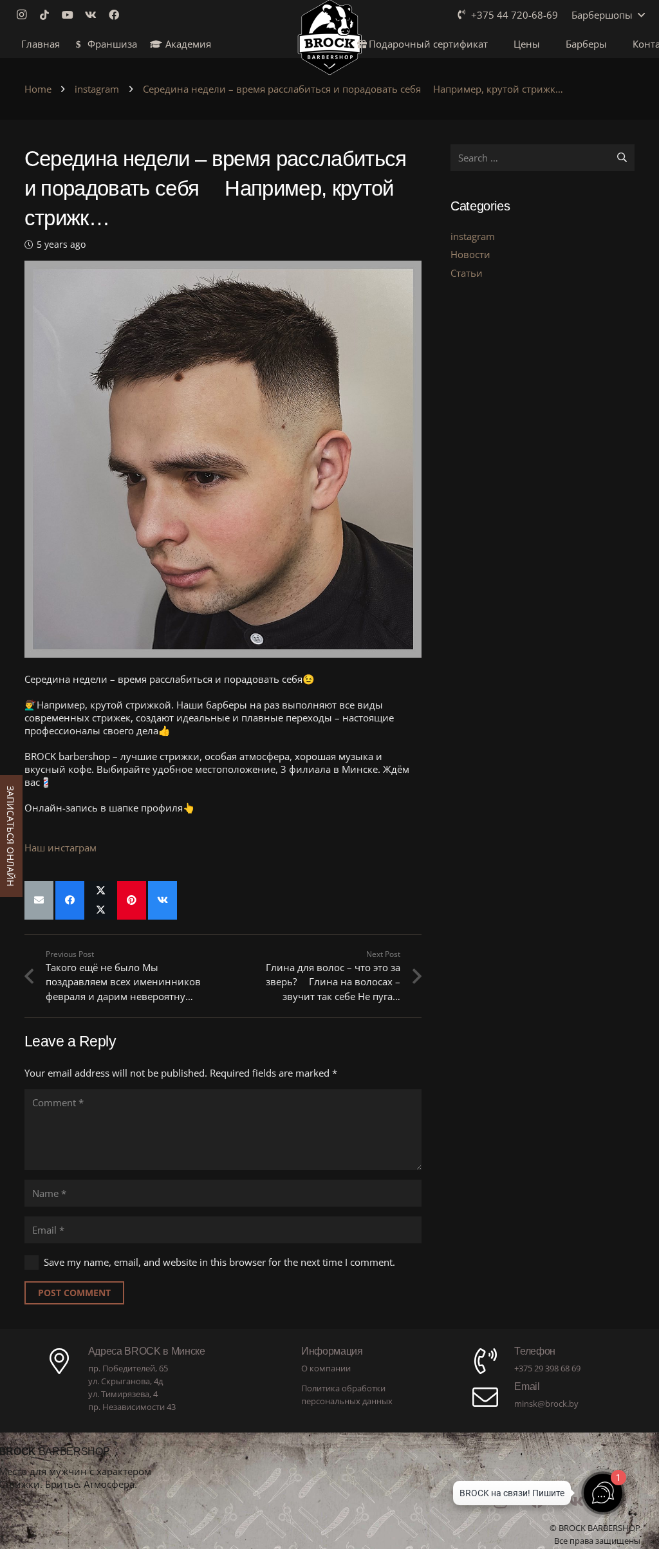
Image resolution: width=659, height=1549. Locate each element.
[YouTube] (71, 15)
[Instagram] (25, 15)
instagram (472, 236)
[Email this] (38, 900)
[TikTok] (48, 15)
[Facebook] (117, 15)
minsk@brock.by (546, 1403)
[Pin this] (131, 900)
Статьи (466, 272)
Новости (470, 254)
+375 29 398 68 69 (547, 1368)
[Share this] (69, 900)
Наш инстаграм (60, 847)
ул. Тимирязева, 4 (123, 1394)
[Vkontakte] (94, 15)
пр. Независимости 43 (132, 1407)
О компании (326, 1368)
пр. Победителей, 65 (128, 1368)
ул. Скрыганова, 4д (125, 1381)
